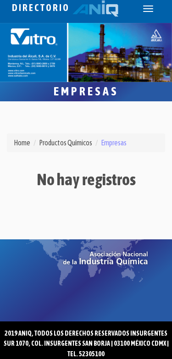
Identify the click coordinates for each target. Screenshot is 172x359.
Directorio (42, 7)
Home (22, 142)
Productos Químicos (65, 142)
